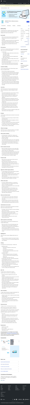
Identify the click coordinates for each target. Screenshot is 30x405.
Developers (16, 388)
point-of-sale (26, 41)
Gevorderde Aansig (23, 46)
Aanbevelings (9, 25)
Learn (16, 385)
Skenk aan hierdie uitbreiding (24, 69)
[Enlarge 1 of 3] (8, 340)
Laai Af (28, 21)
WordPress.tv (17, 389)
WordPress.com (3, 392)
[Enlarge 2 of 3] (18, 340)
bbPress (2, 394)
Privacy (2, 389)
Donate (24, 388)
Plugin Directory (3, 3)
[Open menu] (29, 1)
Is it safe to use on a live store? (5, 366)
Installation (13, 25)
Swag (24, 389)
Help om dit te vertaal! (22, 5)
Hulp (28, 25)
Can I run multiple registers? (4, 371)
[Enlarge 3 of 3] (18, 346)
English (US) (27, 38)
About (1, 385)
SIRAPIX (7, 22)
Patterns (9, 389)
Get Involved (24, 385)
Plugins (9, 388)
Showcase (9, 385)
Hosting (2, 388)
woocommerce (27, 44)
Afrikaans (3, 399)
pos (28, 41)
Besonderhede (3, 25)
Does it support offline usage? (5, 364)
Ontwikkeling (19, 25)
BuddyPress (3, 396)
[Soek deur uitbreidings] (8, 8)
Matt (2, 393)
